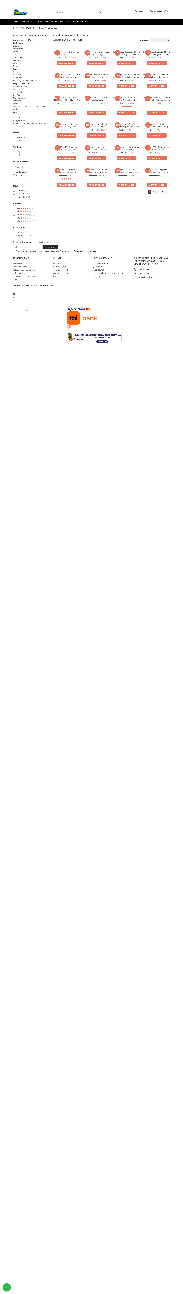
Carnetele (17, 51)
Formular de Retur (60, 273)
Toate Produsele (22, 21)
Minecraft (17, 89)
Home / (16, 28)
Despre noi (17, 263)
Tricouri (16, 126)
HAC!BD (19, 175)
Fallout (16, 66)
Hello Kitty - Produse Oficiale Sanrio (27, 80)
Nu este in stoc (21, 235)
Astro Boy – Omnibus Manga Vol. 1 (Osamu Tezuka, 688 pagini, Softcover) (96, 75)
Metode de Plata (59, 263)
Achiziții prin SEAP (44, 21)
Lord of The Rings (20, 86)
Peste (18, 208)
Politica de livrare (20, 273)
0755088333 (143, 269)
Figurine (16, 72)
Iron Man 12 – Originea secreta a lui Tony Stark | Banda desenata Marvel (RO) (157, 171)
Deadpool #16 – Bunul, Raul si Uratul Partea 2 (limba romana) (126, 98)
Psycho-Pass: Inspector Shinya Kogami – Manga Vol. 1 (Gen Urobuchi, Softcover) (66, 75)
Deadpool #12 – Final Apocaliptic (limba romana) (127, 171)
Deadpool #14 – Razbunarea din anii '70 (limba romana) (126, 148)
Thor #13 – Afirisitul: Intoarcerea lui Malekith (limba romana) (66, 171)
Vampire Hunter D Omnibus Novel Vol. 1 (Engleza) (96, 53)
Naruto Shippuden (20, 92)
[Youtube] (14, 294)
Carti (15, 54)
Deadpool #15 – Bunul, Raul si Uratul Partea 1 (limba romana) (96, 125)
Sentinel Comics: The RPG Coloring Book (96, 98)
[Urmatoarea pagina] (166, 192)
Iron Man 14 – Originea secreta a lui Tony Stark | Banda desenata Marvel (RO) (66, 148)
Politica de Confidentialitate (85, 251)
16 (16, 155)
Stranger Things (19, 120)
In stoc (18, 232)
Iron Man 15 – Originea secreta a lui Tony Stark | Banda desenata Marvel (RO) (157, 125)
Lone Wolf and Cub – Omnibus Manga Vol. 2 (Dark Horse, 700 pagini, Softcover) (157, 75)
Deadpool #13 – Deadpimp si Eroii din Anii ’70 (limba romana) (157, 148)
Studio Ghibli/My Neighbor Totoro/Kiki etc (30, 123)
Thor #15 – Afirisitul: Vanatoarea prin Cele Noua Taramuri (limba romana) (127, 125)
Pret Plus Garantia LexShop (69, 21)
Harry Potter (18, 77)
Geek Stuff (17, 75)
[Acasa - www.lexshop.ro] (26, 12)
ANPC (55, 276)
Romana (19, 137)
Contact (16, 279)
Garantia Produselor (61, 270)
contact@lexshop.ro (146, 277)
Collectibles (17, 57)
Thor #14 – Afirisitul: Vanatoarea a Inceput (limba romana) (96, 148)
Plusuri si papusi (19, 98)
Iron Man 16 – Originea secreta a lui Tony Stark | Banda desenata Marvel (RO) (66, 125)
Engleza (19, 140)
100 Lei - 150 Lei (22, 197)
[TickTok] (14, 297)
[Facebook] (14, 291)
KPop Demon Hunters (22, 83)
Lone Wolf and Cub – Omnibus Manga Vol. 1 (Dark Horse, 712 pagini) (66, 98)
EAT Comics (20, 172)
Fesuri (15, 69)
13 (16, 151)
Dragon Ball (17, 63)
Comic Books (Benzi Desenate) (25, 40)
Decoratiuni (17, 60)
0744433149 (143, 273)
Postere (16, 103)
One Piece (17, 95)
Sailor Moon (18, 112)
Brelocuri (16, 46)
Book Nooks (18, 43)
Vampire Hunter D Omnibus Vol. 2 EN (66, 53)
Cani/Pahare (18, 48)
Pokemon (17, 101)
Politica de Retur (59, 266)
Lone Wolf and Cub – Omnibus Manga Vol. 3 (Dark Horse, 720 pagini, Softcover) (126, 75)
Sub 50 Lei (20, 190)
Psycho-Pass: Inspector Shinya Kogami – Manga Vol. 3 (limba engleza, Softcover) (126, 53)
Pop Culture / (26, 28)
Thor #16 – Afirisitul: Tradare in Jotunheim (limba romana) (157, 98)
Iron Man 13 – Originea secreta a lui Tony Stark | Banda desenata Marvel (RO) (96, 171)
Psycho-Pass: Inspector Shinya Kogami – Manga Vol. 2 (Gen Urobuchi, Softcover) (156, 53)
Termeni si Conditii (20, 266)
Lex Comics (20, 178)
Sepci (15, 115)
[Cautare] (100, 12)
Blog (87, 21)
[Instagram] (14, 300)
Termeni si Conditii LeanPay (24, 276)
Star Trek (16, 118)
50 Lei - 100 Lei (21, 193)
